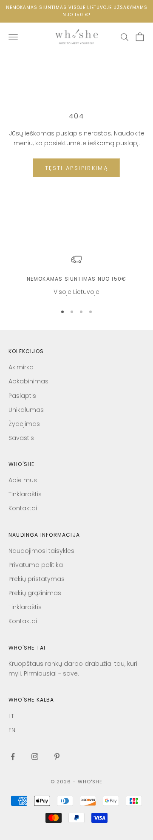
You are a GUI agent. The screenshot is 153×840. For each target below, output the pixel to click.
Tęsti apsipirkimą (76, 168)
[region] (76, 275)
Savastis (21, 438)
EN (11, 730)
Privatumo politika (35, 565)
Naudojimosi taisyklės (41, 551)
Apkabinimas (28, 381)
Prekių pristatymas (36, 579)
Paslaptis (22, 395)
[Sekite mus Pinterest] (57, 756)
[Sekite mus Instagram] (35, 756)
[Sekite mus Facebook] (12, 756)
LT (11, 716)
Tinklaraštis (25, 494)
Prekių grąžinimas (34, 593)
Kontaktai (22, 508)
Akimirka (21, 367)
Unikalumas (26, 410)
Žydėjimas (24, 424)
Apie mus (22, 480)
